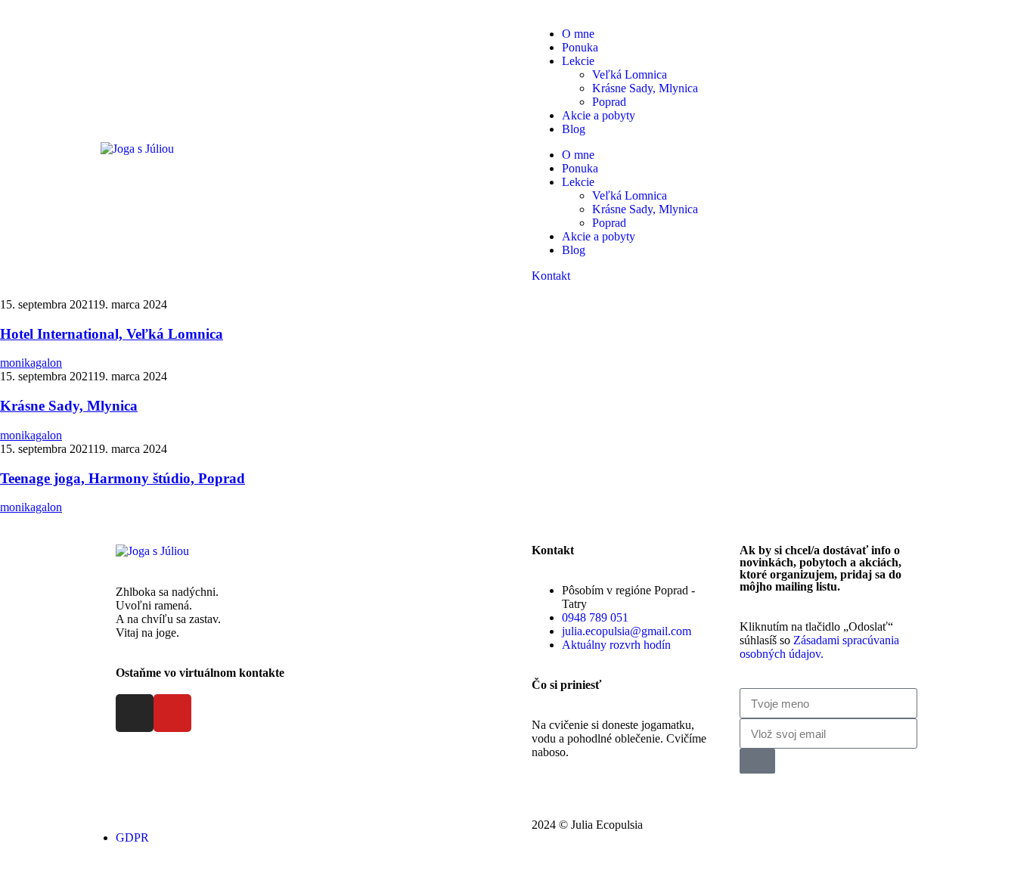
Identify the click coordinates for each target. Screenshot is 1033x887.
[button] (551, 275)
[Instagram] (135, 713)
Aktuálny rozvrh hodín (616, 644)
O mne (578, 33)
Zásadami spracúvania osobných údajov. (819, 647)
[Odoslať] (757, 761)
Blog (573, 129)
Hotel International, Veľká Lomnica (111, 334)
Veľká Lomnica (629, 74)
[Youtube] (172, 713)
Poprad (609, 101)
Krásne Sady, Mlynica (645, 88)
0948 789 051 (595, 617)
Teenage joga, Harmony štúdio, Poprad (122, 478)
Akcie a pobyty (598, 115)
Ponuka (580, 47)
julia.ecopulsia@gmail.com (626, 631)
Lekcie (578, 60)
